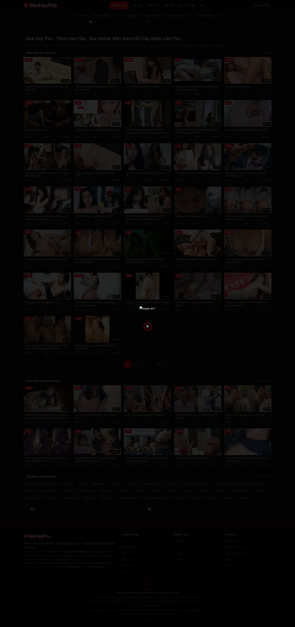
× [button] (147, 326)
